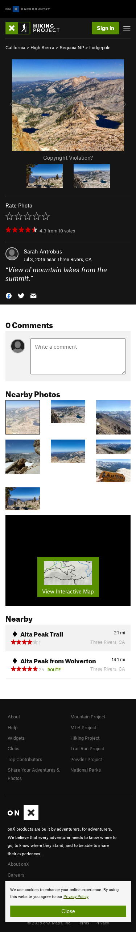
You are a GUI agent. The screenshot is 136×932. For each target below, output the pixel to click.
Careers (16, 875)
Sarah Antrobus (43, 251)
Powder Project (86, 759)
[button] (8, 295)
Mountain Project (87, 716)
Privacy (102, 922)
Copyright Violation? (68, 157)
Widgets (16, 738)
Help (12, 727)
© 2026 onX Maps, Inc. (49, 922)
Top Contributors (25, 759)
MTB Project (83, 727)
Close (68, 911)
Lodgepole (100, 47)
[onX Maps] (23, 818)
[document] (68, 901)
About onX (18, 864)
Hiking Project (84, 738)
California (15, 47)
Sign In (105, 28)
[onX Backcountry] (27, 9)
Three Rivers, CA (74, 259)
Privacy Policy (75, 896)
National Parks (85, 770)
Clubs (13, 748)
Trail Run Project (87, 748)
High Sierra (42, 47)
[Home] (36, 28)
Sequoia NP (71, 47)
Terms (83, 922)
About (14, 716)
